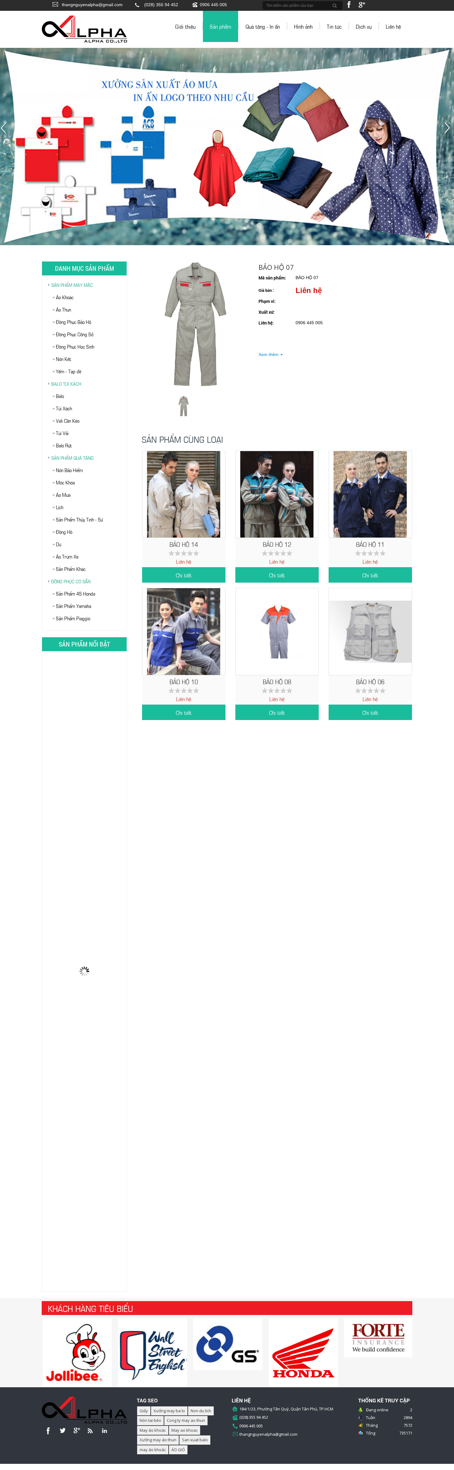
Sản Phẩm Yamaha (73, 605)
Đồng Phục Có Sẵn (70, 581)
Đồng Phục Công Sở (74, 334)
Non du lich (201, 1410)
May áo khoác (153, 1430)
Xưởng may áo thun (158, 1440)
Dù (58, 544)
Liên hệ (393, 26)
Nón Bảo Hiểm (69, 470)
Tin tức (334, 26)
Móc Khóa (65, 482)
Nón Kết (63, 358)
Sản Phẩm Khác (71, 568)
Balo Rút (64, 445)
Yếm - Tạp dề (68, 371)
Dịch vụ (364, 26)
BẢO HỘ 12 (277, 544)
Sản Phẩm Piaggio (73, 618)
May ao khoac (184, 1430)
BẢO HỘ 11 (370, 544)
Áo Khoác (65, 297)
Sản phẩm (220, 26)
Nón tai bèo (150, 1420)
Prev (5, 131)
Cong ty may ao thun (186, 1420)
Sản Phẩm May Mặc (72, 285)
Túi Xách (64, 408)
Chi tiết (183, 575)
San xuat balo (195, 1440)
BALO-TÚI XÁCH (66, 383)
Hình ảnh (303, 26)
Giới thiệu (185, 26)
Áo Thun (63, 309)
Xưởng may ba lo (169, 1410)
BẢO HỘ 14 (184, 544)
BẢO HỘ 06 (370, 681)
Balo (60, 395)
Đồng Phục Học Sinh (75, 346)
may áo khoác (153, 1449)
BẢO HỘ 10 (184, 681)
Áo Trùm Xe (67, 556)
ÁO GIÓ (178, 1449)
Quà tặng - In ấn (263, 26)
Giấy (144, 1410)
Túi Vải (62, 432)
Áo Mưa (63, 494)
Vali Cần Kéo (67, 420)
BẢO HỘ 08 (277, 681)
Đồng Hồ (64, 531)
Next (449, 131)
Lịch (59, 507)
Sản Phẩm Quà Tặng (72, 457)
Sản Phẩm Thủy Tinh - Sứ (79, 519)
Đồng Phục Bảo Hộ (73, 321)
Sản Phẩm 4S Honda (75, 593)
